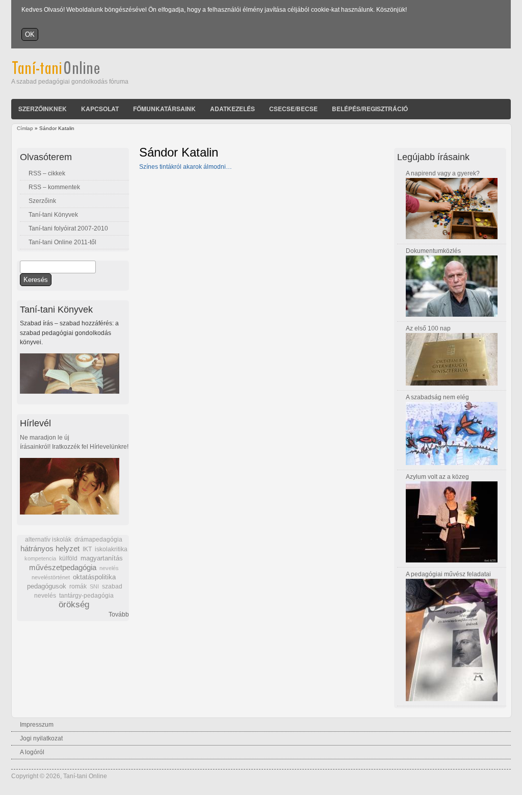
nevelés (109, 568)
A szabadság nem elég (437, 397)
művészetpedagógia (62, 567)
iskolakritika (111, 549)
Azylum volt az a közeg (437, 476)
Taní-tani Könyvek (53, 214)
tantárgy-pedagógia (86, 595)
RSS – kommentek (54, 187)
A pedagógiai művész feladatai (448, 574)
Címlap (25, 128)
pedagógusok (46, 586)
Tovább (119, 614)
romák (78, 586)
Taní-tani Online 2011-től (62, 242)
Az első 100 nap (428, 328)
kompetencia (40, 558)
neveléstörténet (51, 577)
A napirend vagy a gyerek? (443, 173)
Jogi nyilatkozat (41, 738)
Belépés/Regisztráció (370, 108)
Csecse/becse (293, 108)
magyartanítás (102, 558)
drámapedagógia (98, 539)
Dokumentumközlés (433, 250)
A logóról (32, 752)
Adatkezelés (232, 108)
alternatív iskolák (48, 539)
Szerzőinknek (42, 108)
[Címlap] (69, 72)
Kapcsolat (100, 108)
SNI (94, 586)
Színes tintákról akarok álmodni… (185, 166)
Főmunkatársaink (164, 108)
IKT (87, 549)
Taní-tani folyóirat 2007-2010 (68, 228)
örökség (74, 604)
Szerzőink (42, 200)
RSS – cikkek (47, 173)
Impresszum (37, 724)
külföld (68, 558)
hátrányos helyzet (50, 548)
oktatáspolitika (94, 577)
